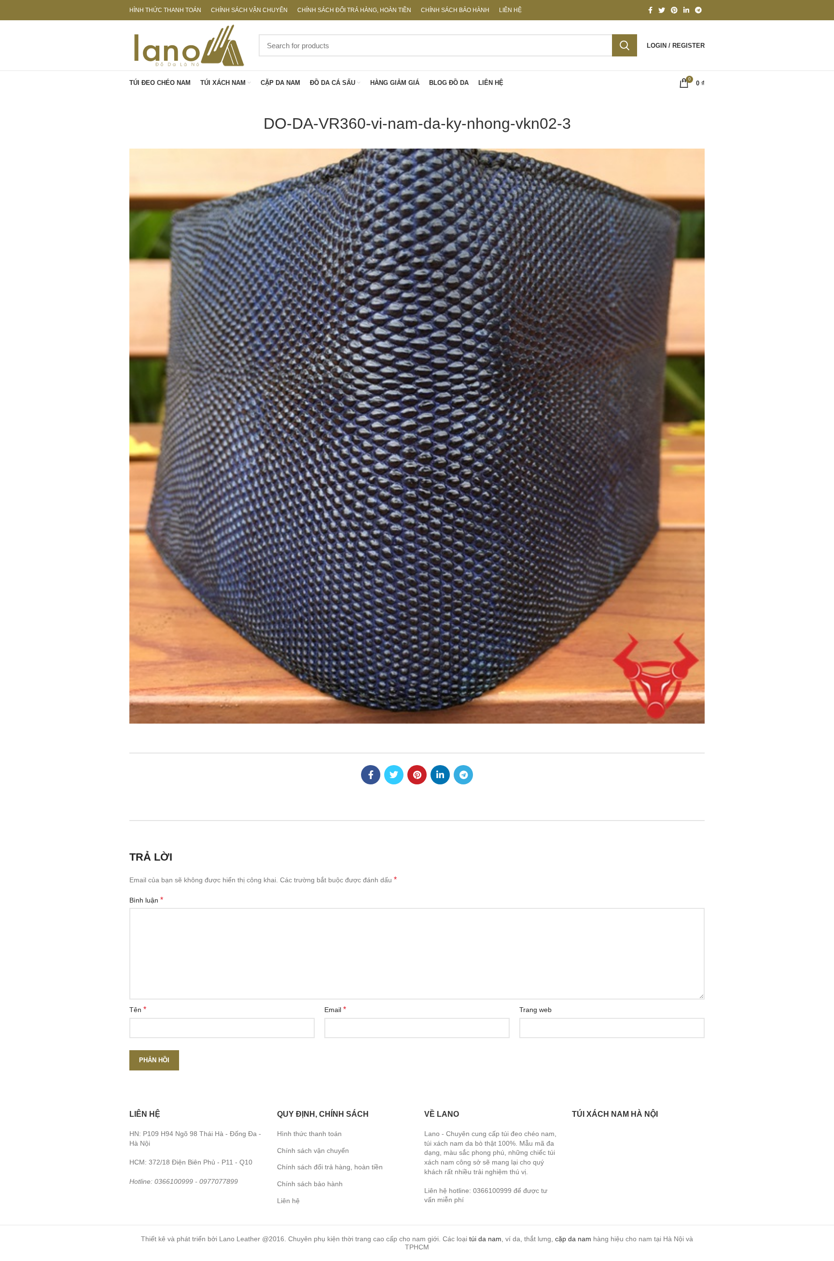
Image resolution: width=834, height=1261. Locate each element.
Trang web (535, 1010)
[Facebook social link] (650, 10)
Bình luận (146, 900)
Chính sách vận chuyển (313, 1150)
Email (335, 1009)
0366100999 (173, 1181)
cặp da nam (573, 1239)
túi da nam (485, 1239)
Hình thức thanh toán (309, 1134)
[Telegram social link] (698, 10)
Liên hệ (288, 1201)
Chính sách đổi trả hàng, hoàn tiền (330, 1167)
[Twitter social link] (661, 10)
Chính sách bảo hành (310, 1184)
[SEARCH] (624, 45)
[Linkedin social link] (686, 10)
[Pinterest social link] (674, 10)
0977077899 (218, 1181)
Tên (137, 1009)
